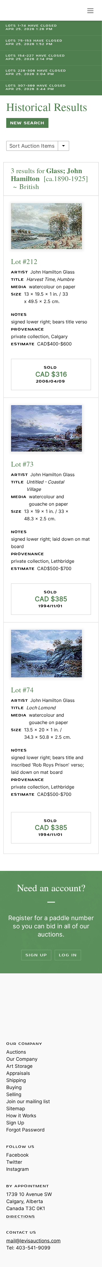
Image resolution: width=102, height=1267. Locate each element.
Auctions (16, 1052)
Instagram (17, 1169)
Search (79, 11)
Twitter (14, 1162)
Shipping (16, 1080)
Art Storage (19, 1066)
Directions (20, 1217)
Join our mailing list (28, 1101)
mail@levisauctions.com (33, 1241)
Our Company (21, 1059)
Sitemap (15, 1108)
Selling (13, 1094)
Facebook (17, 1155)
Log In (68, 955)
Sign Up (36, 955)
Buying (14, 1087)
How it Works (21, 1115)
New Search (27, 123)
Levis (24, 1006)
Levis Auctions (20, 10)
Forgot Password (25, 1130)
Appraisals (18, 1073)
